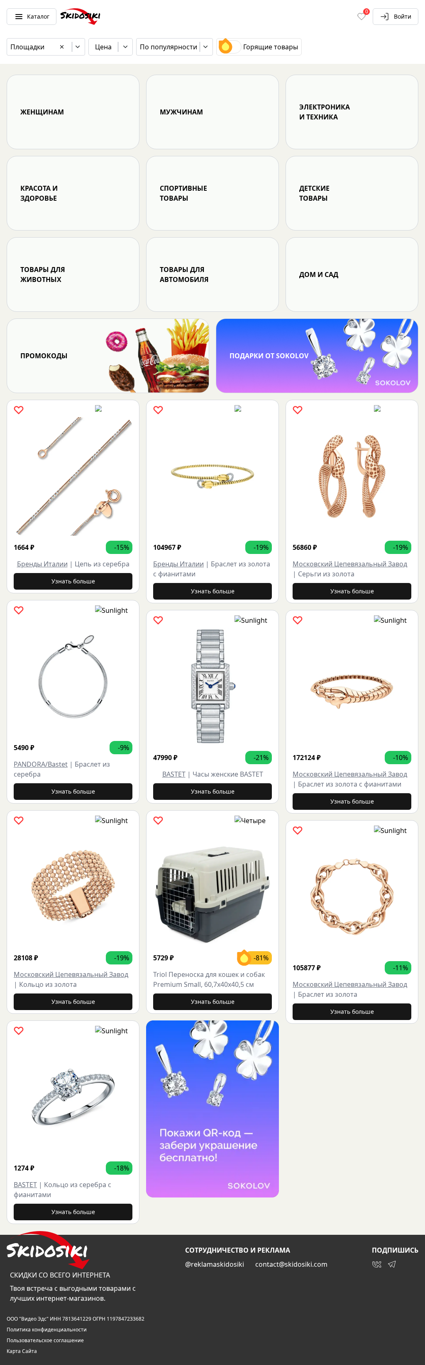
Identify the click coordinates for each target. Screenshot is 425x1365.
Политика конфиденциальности (47, 1329)
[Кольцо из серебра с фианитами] (73, 1097)
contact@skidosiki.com (291, 1264)
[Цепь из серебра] (73, 476)
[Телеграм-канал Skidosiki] (392, 1264)
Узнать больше (73, 581)
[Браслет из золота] (352, 897)
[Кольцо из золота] (73, 887)
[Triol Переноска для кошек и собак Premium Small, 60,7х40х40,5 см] (212, 887)
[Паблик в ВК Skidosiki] (377, 1264)
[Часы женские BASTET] (212, 686)
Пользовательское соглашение (45, 1340)
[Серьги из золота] (352, 476)
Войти (402, 16)
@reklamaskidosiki (214, 1264)
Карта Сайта (22, 1351)
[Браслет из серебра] (73, 676)
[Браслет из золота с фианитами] (212, 476)
